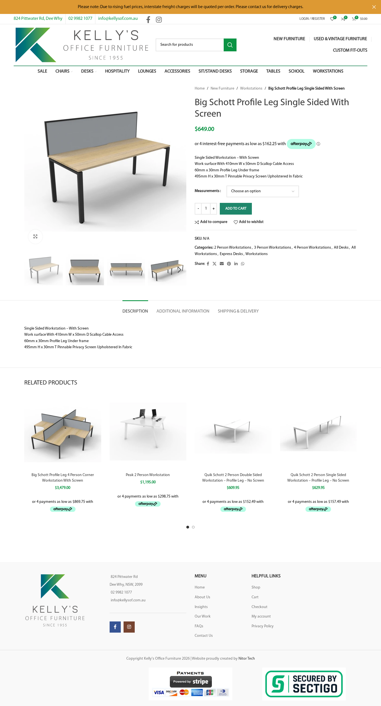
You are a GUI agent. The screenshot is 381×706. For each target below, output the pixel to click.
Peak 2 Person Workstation (148, 475)
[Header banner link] (182, 7)
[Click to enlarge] (35, 237)
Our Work (203, 616)
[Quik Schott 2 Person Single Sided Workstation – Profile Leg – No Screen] (318, 431)
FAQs (199, 626)
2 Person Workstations (232, 248)
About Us (202, 597)
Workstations (251, 89)
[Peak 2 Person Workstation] (148, 431)
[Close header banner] (374, 7)
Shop (256, 587)
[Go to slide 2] (193, 527)
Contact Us (204, 636)
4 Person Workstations (312, 248)
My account (261, 616)
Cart (255, 597)
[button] (31, 270)
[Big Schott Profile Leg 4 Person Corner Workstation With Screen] (62, 431)
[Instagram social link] (159, 20)
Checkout (259, 607)
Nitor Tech (246, 659)
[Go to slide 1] (187, 527)
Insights (201, 607)
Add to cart (235, 208)
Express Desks (231, 254)
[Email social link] (221, 264)
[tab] (135, 308)
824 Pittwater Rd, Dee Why (38, 18)
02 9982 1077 (80, 18)
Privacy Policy (263, 626)
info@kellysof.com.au (118, 18)
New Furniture (222, 89)
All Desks (341, 248)
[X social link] (214, 264)
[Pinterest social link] (229, 264)
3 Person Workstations (272, 248)
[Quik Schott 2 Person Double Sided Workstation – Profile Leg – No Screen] (233, 431)
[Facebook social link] (148, 20)
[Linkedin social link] (236, 264)
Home (200, 89)
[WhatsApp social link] (242, 264)
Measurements (207, 191)
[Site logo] (82, 45)
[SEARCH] (230, 45)
